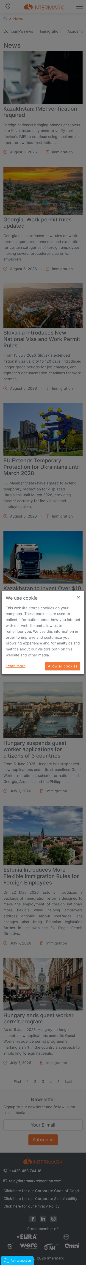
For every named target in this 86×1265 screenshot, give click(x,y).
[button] (17, 1260)
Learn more (15, 666)
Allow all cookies (62, 666)
